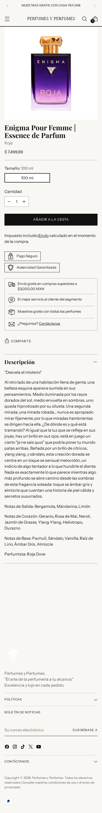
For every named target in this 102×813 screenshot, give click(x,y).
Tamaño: (18, 168)
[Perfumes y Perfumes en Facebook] (7, 747)
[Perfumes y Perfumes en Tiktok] (23, 747)
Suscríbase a (85, 730)
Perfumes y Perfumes (47, 778)
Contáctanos (49, 323)
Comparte (21, 341)
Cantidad (13, 191)
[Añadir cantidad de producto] (24, 202)
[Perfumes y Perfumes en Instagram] (15, 747)
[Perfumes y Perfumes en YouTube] (39, 747)
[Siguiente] (94, 5)
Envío (43, 235)
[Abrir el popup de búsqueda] (84, 19)
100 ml (27, 177)
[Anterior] (7, 5)
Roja (8, 142)
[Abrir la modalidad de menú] (7, 19)
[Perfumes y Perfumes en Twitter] (31, 747)
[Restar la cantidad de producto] (9, 202)
